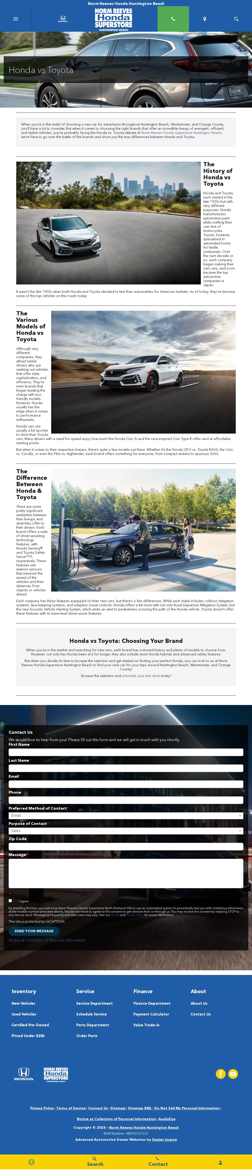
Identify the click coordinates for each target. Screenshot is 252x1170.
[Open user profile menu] (220, 1162)
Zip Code (18, 839)
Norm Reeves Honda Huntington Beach (144, 1127)
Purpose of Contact (29, 824)
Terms (115, 915)
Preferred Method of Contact (39, 809)
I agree (24, 901)
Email (15, 777)
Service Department (94, 1004)
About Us (199, 1004)
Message (18, 855)
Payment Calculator (151, 1014)
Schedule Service (91, 1014)
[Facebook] (221, 1074)
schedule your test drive (141, 676)
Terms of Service (71, 1108)
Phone (15, 793)
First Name (20, 745)
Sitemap (118, 1108)
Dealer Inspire (164, 1140)
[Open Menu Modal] (16, 19)
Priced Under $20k (28, 1036)
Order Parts (86, 1036)
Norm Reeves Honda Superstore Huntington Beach (181, 133)
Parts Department (92, 1025)
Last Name (20, 761)
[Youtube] (233, 1074)
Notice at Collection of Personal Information (47, 941)
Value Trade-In (146, 1025)
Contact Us (201, 1014)
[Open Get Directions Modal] (204, 19)
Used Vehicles (24, 1014)
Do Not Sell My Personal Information (187, 1108)
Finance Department (152, 1004)
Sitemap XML (140, 1108)
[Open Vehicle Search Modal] (236, 19)
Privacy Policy (135, 915)
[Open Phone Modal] (173, 19)
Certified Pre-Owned (30, 1025)
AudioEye (166, 1119)
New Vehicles (23, 1004)
